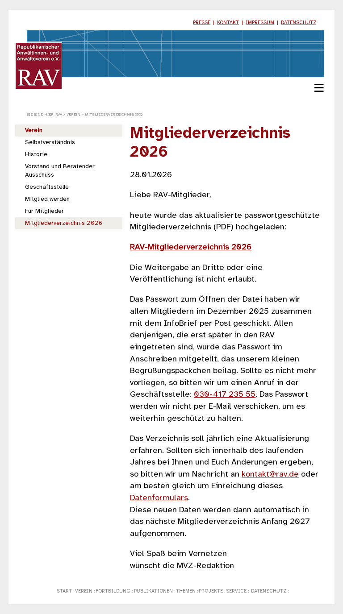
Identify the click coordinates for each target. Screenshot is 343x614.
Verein (73, 114)
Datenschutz (298, 22)
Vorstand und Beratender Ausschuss (60, 170)
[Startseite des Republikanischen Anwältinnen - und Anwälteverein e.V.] (38, 87)
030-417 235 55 (224, 394)
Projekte (211, 591)
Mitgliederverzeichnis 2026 (63, 223)
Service (236, 591)
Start (64, 591)
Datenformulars (159, 498)
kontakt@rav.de (270, 474)
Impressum (260, 22)
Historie (36, 154)
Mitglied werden (47, 199)
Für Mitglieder (44, 211)
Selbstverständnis (50, 142)
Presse (201, 22)
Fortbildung (113, 591)
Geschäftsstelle (47, 187)
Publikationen (153, 591)
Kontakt (228, 22)
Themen (186, 591)
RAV (58, 114)
